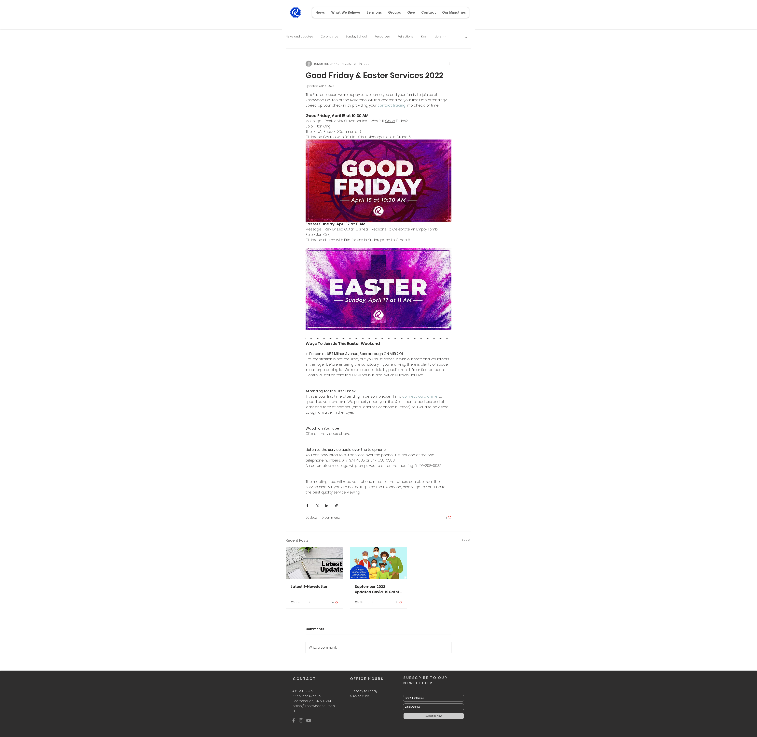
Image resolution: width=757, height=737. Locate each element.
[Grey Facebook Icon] (293, 720)
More (438, 36)
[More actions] (449, 63)
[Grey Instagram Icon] (301, 720)
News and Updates (299, 36)
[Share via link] (336, 505)
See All (466, 540)
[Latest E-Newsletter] (314, 563)
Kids (424, 36)
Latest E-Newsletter (309, 586)
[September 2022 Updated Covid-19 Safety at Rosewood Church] (378, 563)
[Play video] (378, 181)
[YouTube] (308, 720)
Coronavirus (329, 36)
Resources (382, 36)
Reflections (405, 36)
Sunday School (356, 36)
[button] (454, 12)
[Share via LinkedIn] (327, 505)
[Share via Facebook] (307, 505)
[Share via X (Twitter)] (317, 505)
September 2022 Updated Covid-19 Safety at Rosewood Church (378, 589)
